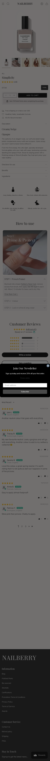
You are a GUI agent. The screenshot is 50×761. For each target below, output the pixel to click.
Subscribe (25, 392)
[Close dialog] (48, 366)
